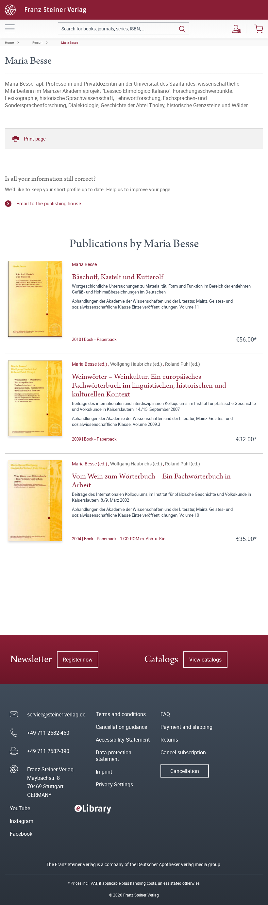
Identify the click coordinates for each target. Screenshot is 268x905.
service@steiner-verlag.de (56, 714)
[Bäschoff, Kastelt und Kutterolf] (35, 302)
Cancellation (184, 771)
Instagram (21, 821)
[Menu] (10, 29)
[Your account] (236, 29)
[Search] (182, 29)
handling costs (143, 883)
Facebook (21, 833)
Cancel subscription (183, 752)
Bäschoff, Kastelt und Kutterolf (117, 277)
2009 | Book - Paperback (94, 439)
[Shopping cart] (258, 29)
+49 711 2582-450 (48, 732)
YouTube (20, 808)
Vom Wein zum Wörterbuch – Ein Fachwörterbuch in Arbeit (151, 481)
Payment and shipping (186, 726)
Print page (35, 138)
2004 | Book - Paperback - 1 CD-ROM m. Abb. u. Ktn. (119, 539)
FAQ (165, 714)
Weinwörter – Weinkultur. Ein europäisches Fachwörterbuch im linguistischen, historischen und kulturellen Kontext (149, 385)
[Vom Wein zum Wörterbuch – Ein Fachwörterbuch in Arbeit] (35, 501)
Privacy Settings (114, 784)
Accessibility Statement (123, 739)
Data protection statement (113, 756)
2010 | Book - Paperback (94, 339)
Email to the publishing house (48, 203)
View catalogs (205, 659)
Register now (77, 659)
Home (9, 42)
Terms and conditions (121, 714)
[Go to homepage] (45, 9)
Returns (169, 739)
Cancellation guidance (121, 726)
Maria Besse (69, 42)
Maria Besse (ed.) (90, 364)
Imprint (104, 771)
